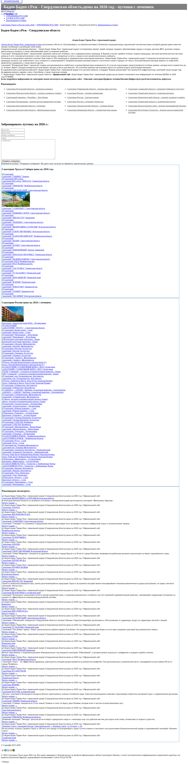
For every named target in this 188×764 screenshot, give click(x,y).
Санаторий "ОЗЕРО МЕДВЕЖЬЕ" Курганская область (26, 231)
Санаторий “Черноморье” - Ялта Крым (19, 337)
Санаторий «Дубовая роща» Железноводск (20, 397)
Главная (9, 14)
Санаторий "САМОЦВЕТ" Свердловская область (23, 208)
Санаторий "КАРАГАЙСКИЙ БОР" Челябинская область (27, 236)
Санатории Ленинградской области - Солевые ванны (90, 106)
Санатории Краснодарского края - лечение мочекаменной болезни (157, 106)
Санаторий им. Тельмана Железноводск (19, 447)
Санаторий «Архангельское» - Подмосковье (21, 406)
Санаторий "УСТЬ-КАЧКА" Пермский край (21, 273)
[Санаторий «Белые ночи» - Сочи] (17, 330)
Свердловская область (11, 710)
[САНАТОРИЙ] (9, 325)
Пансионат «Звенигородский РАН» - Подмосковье (24, 323)
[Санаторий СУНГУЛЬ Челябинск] (17, 422)
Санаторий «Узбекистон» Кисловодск (18, 388)
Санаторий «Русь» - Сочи (13, 443)
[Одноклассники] (11, 750)
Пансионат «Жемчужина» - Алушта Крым (20, 461)
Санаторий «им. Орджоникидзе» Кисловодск (22, 378)
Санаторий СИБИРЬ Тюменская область (19, 701)
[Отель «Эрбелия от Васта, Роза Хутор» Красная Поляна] (27, 381)
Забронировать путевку (108, 25)
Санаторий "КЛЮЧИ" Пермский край (18, 282)
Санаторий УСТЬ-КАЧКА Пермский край (20, 627)
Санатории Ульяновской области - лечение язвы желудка (92, 89)
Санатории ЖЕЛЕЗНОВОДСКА (16, 514)
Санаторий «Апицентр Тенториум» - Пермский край (25, 452)
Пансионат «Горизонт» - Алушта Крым (19, 415)
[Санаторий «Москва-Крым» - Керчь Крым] (21, 427)
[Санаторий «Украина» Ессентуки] (17, 353)
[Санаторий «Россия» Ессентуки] (17, 348)
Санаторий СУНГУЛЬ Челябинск (16, 424)
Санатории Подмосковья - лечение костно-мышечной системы (33, 102)
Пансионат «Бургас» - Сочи (14, 480)
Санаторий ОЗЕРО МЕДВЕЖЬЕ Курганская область (25, 551)
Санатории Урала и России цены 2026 (17, 25)
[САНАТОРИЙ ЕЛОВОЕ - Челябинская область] (24, 436)
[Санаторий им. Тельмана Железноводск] (20, 445)
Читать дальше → (9, 503)
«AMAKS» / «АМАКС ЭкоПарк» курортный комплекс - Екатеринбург (33, 392)
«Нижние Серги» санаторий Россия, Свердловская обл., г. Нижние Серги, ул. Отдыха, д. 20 (42, 726)
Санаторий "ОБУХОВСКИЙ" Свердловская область (25, 190)
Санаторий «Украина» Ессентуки (16, 355)
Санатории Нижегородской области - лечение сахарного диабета (156, 97)
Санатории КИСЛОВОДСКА (15, 611)
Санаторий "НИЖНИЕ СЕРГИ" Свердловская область (26, 213)
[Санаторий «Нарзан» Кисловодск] (17, 468)
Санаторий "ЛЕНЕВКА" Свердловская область (22, 222)
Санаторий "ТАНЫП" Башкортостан (18, 291)
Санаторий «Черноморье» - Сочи (16, 484)
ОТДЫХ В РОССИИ (15, 18)
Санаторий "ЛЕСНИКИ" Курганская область (21, 296)
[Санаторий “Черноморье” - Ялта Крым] (20, 335)
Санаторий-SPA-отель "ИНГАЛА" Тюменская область (25, 181)
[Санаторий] (7, 174)
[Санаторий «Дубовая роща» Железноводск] (21, 395)
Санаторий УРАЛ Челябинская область (19, 659)
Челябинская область (11, 530)
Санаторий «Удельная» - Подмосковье (18, 434)
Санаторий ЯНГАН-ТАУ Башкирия (17, 581)
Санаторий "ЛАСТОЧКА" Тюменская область (22, 268)
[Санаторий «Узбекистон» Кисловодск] (19, 385)
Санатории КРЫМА (11, 685)
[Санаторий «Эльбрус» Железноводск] (19, 358)
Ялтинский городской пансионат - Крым (20, 342)
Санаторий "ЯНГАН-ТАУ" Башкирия (18, 218)
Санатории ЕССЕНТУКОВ (14, 671)
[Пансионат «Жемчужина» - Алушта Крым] (21, 459)
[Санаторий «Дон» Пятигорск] (15, 473)
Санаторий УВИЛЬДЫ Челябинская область (21, 717)
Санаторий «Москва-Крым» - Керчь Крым (20, 429)
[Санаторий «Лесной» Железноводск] (18, 344)
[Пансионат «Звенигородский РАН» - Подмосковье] (13, 321)
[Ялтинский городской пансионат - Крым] (21, 339)
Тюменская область (10, 678)
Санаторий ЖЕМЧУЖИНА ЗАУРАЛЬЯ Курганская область (28, 498)
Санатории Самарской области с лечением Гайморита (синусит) (156, 89)
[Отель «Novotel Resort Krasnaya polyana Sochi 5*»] (24, 362)
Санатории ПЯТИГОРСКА (14, 560)
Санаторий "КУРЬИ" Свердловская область (21, 245)
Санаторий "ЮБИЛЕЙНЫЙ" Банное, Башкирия (23, 250)
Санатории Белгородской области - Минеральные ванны (31, 110)
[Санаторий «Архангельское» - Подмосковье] (22, 404)
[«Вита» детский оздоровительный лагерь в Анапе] (25, 399)
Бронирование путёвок (16, 20)
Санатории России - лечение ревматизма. (85, 93)
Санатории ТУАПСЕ (11, 507)
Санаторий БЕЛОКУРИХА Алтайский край (21, 593)
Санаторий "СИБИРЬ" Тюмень (15, 176)
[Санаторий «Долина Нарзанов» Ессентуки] (21, 418)
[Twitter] (8, 750)
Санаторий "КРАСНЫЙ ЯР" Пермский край (21, 277)
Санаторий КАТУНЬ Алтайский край (18, 692)
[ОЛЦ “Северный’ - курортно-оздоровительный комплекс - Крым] (31, 371)
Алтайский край (9, 738)
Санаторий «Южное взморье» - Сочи (18, 411)
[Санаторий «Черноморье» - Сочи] (17, 482)
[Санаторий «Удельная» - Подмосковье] (19, 431)
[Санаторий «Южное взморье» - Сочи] (19, 408)
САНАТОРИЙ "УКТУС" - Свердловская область (23, 328)
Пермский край (8, 643)
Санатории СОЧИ (10, 636)
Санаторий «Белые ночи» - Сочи (16, 332)
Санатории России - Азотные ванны (83, 97)
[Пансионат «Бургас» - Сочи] (15, 477)
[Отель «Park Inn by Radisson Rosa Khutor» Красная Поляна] (28, 454)
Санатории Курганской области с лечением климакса (29, 89)
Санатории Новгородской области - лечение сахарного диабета (34, 93)
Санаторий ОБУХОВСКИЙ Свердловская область (24, 618)
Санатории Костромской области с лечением (25, 106)
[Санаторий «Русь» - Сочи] (14, 441)
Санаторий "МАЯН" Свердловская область (21, 241)
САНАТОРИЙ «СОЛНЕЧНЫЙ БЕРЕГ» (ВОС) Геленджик (27, 369)
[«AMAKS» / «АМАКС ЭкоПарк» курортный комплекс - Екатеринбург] (34, 390)
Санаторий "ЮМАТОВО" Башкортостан (19, 287)
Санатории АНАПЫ (11, 544)
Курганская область (10, 574)
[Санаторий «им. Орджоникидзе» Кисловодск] (23, 376)
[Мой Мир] (13, 750)
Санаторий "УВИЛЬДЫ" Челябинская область (22, 186)
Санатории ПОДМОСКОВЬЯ (15, 567)
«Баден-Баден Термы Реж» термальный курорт (21, 44)
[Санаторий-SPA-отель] (12, 179)
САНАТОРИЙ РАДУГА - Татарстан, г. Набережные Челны (27, 466)
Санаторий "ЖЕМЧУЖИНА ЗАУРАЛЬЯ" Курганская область (29, 227)
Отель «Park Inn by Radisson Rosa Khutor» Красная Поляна (27, 457)
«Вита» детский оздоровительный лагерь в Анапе (24, 401)
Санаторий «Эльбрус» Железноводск (18, 360)
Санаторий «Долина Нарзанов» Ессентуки (20, 420)
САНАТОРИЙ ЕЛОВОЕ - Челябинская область (22, 438)
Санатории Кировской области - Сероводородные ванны (92, 110)
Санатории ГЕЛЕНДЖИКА (14, 537)
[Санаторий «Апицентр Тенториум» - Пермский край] (26, 450)
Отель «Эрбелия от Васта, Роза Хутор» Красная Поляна (26, 383)
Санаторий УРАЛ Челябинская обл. (17, 264)
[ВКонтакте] (5, 750)
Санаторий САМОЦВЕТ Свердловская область (22, 521)
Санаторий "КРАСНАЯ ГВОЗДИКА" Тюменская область (27, 254)
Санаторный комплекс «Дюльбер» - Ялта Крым (27, 97)
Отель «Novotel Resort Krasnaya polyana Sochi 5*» (23, 365)
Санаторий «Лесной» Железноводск (17, 346)
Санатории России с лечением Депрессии (85, 102)
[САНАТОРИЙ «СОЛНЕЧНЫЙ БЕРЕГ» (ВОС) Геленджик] (28, 367)
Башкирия (6, 604)
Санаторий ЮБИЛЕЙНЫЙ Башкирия (18, 650)
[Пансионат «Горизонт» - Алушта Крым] (20, 413)
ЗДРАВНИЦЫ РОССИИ (17, 16)
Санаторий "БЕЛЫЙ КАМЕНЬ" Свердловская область (26, 259)
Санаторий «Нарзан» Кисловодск (16, 471)
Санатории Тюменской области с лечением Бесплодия (151, 102)
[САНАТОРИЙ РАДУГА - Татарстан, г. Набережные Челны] (28, 464)
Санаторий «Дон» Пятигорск (14, 475)
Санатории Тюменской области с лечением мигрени (151, 93)
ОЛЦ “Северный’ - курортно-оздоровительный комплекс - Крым (30, 374)
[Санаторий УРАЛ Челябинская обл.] (18, 261)
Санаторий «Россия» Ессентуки (16, 351)
